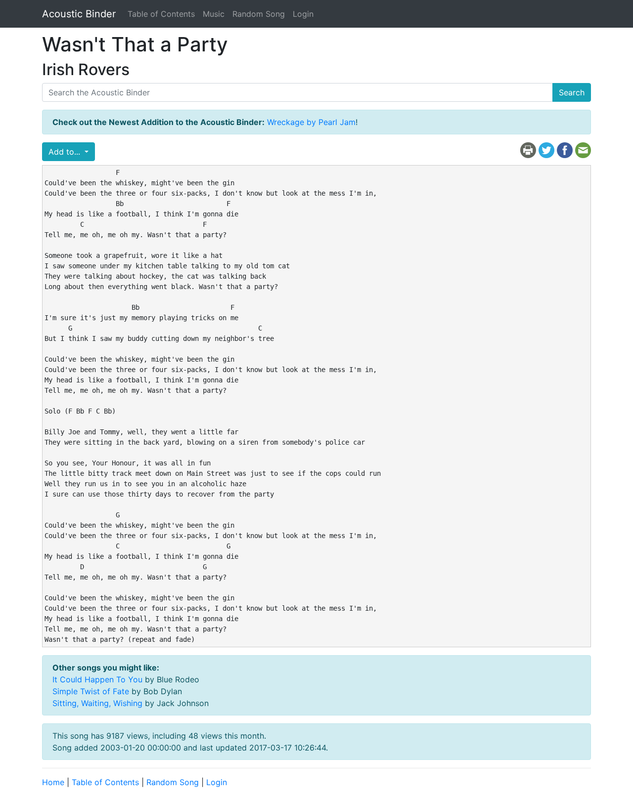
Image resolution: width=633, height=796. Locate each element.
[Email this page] (583, 150)
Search (572, 92)
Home (53, 782)
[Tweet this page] (546, 150)
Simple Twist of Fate (90, 691)
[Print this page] (528, 150)
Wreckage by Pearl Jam (311, 122)
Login (303, 14)
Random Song (258, 14)
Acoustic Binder (79, 14)
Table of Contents (161, 14)
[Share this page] (565, 150)
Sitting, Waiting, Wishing (97, 703)
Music (214, 14)
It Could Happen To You (97, 679)
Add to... (65, 152)
